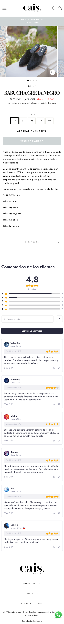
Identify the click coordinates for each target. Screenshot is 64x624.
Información (32, 583)
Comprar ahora (32, 141)
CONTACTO (32, 593)
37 (23, 120)
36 (14, 120)
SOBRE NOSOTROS (32, 603)
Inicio (31, 86)
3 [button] (34, 81)
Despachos (32, 242)
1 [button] (28, 80)
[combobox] (59, 318)
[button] (30, 293)
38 (32, 120)
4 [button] (36, 81)
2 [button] (31, 81)
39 (40, 120)
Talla (31, 114)
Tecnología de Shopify (32, 621)
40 (49, 120)
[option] (32, 21)
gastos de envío (17, 103)
